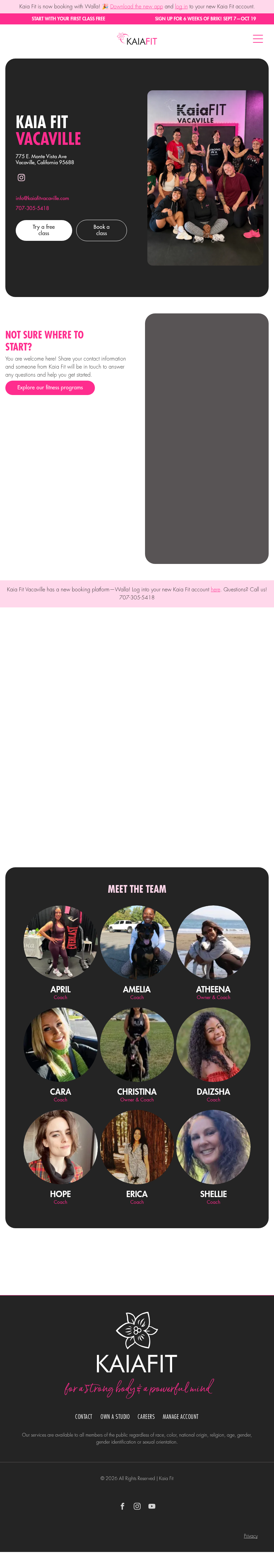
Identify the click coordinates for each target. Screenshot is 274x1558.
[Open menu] (258, 39)
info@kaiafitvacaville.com (42, 198)
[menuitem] (84, 1417)
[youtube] (151, 1507)
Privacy (251, 1536)
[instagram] (21, 178)
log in (181, 6)
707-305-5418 (32, 208)
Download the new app (136, 6)
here (215, 589)
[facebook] (122, 1507)
